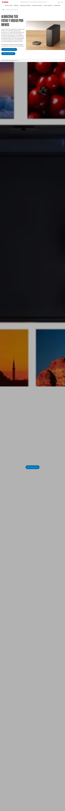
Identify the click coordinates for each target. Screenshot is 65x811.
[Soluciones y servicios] (42, 5)
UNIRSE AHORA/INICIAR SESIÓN (9, 49)
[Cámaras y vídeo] (13, 5)
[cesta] (62, 2)
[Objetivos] (18, 5)
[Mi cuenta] (59, 2)
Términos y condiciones (8, 53)
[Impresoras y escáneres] (31, 5)
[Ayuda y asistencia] (52, 5)
